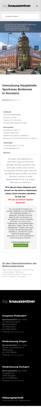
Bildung (19, 272)
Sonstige (22, 276)
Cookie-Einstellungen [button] (20, 242)
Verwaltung (28, 270)
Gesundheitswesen (11, 274)
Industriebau (8, 272)
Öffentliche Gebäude (11, 270)
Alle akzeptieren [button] (21, 245)
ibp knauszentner (17, 332)
